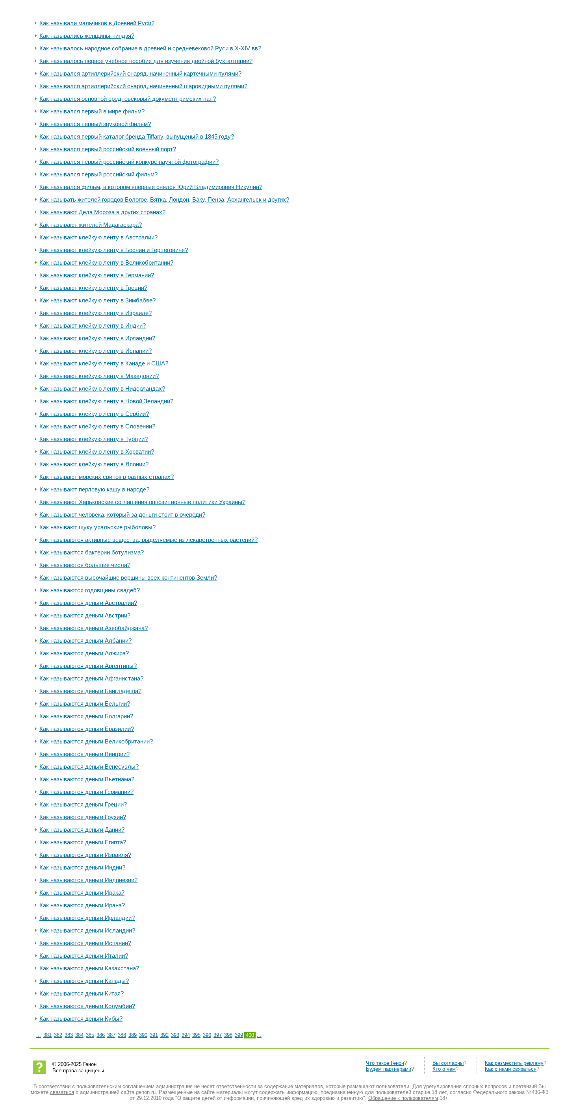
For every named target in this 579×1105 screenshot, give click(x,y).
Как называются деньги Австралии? (88, 602)
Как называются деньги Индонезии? (88, 880)
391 (154, 1035)
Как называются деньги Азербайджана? (93, 628)
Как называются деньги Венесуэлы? (89, 766)
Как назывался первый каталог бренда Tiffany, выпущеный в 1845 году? (136, 136)
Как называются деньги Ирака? (81, 892)
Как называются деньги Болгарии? (86, 716)
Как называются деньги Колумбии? (87, 1006)
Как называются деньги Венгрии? (84, 754)
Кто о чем (444, 1069)
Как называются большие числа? (84, 565)
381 (47, 1035)
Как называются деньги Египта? (82, 842)
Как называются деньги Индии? (82, 867)
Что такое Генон (385, 1063)
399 (239, 1035)
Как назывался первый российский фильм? (98, 174)
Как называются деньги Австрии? (84, 615)
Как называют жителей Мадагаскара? (90, 224)
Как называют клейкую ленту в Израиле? (95, 313)
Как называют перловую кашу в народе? (94, 489)
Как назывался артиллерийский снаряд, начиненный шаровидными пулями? (143, 86)
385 (90, 1035)
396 (207, 1035)
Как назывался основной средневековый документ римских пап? (127, 98)
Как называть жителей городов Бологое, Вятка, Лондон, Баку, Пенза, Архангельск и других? (164, 199)
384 (79, 1035)
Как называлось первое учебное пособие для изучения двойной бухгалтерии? (145, 60)
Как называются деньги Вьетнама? (86, 779)
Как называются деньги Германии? (86, 791)
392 (164, 1035)
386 (100, 1035)
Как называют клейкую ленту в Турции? (93, 439)
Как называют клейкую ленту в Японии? (93, 464)
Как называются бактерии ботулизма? (91, 552)
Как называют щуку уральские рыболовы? (97, 527)
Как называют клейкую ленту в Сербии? (94, 413)
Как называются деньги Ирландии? (87, 917)
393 (175, 1035)
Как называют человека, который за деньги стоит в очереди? (122, 514)
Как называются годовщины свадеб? (89, 590)
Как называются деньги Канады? (84, 980)
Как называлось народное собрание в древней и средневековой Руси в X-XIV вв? (150, 48)
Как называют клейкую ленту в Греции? (93, 287)
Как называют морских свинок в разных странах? (106, 476)
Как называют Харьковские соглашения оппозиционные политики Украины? (142, 502)
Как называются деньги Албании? (85, 640)
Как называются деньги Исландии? (87, 930)
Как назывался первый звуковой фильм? (95, 124)
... (38, 1035)
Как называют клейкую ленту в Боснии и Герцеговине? (113, 250)
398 (228, 1035)
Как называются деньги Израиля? (85, 854)
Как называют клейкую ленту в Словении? (97, 426)
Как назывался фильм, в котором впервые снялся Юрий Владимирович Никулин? (150, 187)
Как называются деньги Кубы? (80, 1018)
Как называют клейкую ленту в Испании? (95, 350)
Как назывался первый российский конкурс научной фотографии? (129, 161)
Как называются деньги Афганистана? (91, 678)
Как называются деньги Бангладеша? (90, 691)
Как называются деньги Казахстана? (89, 968)
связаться (62, 1092)
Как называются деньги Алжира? (84, 653)
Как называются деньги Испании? (85, 943)
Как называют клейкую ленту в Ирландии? (97, 338)
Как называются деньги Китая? (81, 993)
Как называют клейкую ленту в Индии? (92, 325)
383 (69, 1035)
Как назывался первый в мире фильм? (92, 111)
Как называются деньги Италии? (83, 955)
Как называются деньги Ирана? (82, 905)
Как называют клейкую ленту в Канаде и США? (103, 363)
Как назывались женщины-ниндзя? (86, 35)
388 (122, 1035)
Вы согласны (448, 1063)
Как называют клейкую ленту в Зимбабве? (97, 300)
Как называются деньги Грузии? (82, 817)
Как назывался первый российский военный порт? (107, 149)
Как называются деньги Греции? (83, 804)
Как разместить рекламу (514, 1063)
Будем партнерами (388, 1069)
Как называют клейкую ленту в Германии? (96, 275)
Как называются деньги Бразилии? (86, 728)
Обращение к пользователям (403, 1098)
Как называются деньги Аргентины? (88, 665)
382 (58, 1035)
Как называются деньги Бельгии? (84, 703)
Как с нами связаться (510, 1069)
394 (186, 1035)
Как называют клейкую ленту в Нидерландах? (102, 388)
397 (217, 1035)
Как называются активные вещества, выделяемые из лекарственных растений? (148, 539)
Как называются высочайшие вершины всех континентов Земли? (128, 577)
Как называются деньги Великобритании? (96, 741)
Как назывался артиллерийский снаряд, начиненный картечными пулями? (140, 73)
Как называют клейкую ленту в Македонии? (99, 376)
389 (132, 1035)
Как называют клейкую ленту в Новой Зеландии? (106, 401)
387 (111, 1035)
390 (143, 1035)
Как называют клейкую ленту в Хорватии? (96, 451)
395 (196, 1035)
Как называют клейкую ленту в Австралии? (98, 237)
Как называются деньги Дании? (81, 829)
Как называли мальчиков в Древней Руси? (96, 23)
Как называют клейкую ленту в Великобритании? (106, 262)
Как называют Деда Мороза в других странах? (102, 212)
